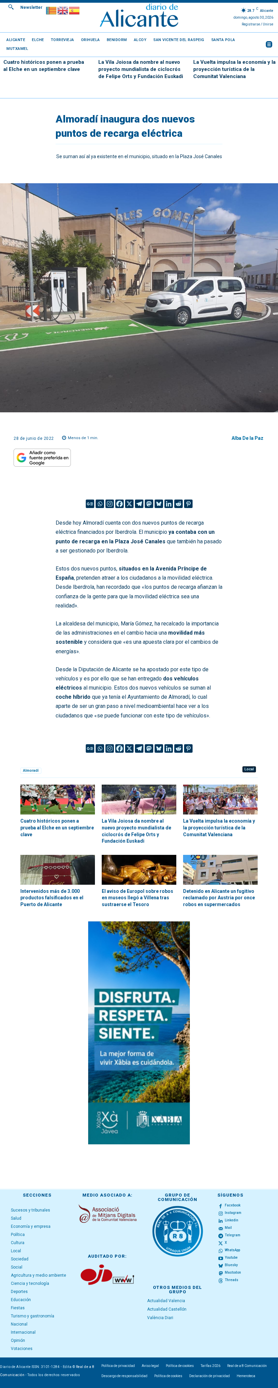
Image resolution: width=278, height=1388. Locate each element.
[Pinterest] (188, 504)
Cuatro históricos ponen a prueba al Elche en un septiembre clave (57, 827)
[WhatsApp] (220, 1250)
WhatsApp (232, 1250)
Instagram (233, 1213)
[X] (129, 504)
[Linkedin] (168, 504)
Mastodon (233, 1272)
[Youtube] (220, 1258)
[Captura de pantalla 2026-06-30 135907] (139, 1032)
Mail (228, 1228)
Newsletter (31, 7)
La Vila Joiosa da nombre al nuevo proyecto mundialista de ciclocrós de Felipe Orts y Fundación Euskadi (140, 69)
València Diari (160, 1317)
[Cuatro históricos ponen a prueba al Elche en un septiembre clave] (57, 799)
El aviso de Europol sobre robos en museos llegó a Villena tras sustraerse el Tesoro (137, 897)
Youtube (231, 1257)
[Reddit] (178, 504)
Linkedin (231, 1220)
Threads (231, 1280)
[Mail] (220, 1228)
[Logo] (138, 16)
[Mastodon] (149, 504)
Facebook (232, 1205)
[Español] (74, 10)
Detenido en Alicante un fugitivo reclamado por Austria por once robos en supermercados (219, 897)
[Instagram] (109, 504)
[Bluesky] (159, 504)
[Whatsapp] (100, 504)
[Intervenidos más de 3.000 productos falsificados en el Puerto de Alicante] (57, 870)
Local (249, 769)
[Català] (51, 10)
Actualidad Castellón (166, 1309)
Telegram (232, 1235)
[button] (11, 7)
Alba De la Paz (247, 438)
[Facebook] (119, 504)
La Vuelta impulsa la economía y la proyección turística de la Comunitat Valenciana (234, 69)
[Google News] (90, 504)
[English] (63, 10)
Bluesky (231, 1265)
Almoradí (31, 770)
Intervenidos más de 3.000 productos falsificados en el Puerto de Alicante (51, 897)
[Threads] (220, 1280)
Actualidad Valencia (166, 1300)
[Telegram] (139, 504)
